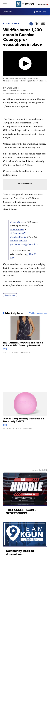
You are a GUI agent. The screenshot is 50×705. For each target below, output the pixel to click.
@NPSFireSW (17, 229)
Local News (11, 23)
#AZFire (23, 240)
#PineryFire (16, 221)
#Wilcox (14, 240)
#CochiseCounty (18, 236)
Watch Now (42, 4)
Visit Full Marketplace (38, 313)
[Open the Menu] (4, 4)
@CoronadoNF (17, 233)
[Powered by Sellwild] (43, 470)
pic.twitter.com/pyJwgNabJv (23, 244)
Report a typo (10, 295)
